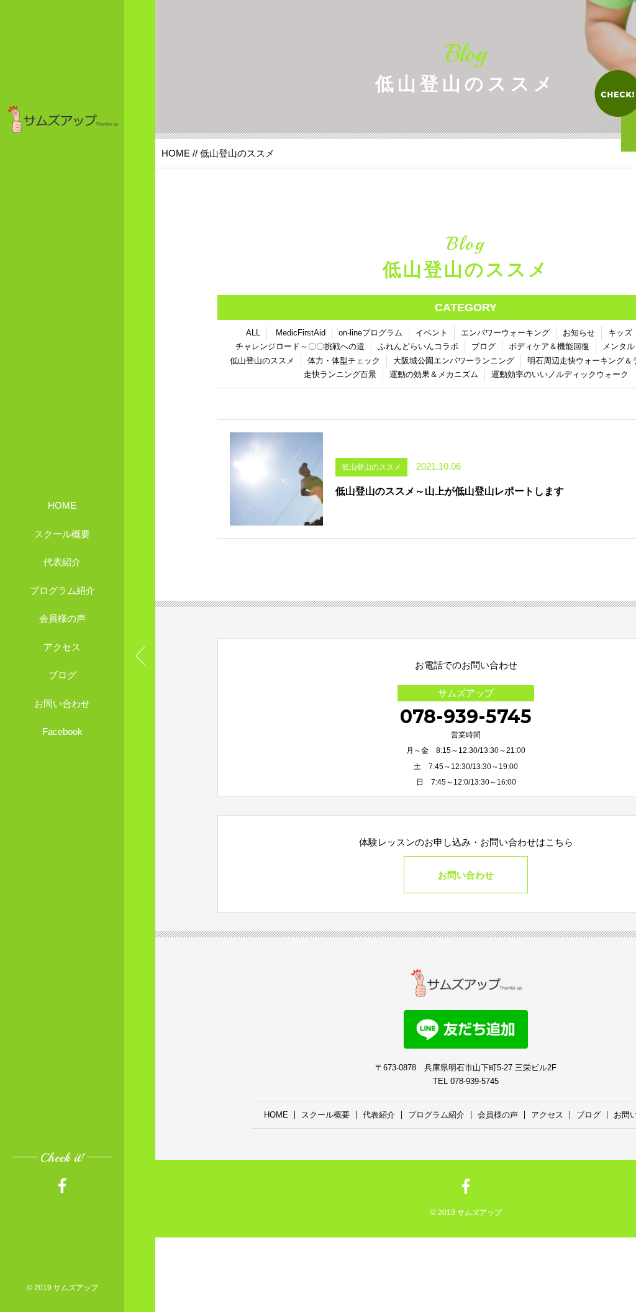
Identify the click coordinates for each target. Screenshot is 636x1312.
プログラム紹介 (62, 590)
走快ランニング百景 (340, 374)
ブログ (62, 675)
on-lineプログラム (370, 332)
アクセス (62, 647)
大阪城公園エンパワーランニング (453, 360)
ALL (253, 332)
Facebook (62, 731)
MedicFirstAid (300, 332)
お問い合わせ (62, 703)
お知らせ (579, 332)
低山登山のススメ (262, 360)
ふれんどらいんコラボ (418, 346)
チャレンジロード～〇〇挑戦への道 (300, 346)
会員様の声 (62, 618)
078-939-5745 (466, 716)
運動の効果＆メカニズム (433, 374)
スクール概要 (62, 534)
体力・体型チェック (343, 360)
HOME (62, 505)
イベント (432, 332)
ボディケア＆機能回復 (549, 346)
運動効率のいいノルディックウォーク (560, 374)
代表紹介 (62, 562)
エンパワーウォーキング (505, 332)
